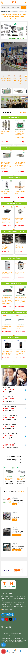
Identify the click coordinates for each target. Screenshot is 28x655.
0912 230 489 (9, 389)
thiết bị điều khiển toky (14, 337)
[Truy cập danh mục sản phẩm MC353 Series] (6, 91)
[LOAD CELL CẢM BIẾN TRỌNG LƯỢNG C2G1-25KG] (13, 471)
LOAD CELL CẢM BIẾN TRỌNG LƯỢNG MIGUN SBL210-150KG (10, 220)
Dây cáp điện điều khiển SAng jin (14, 231)
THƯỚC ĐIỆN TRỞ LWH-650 (11, 327)
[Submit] (23, 7)
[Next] (26, 131)
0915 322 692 (9, 426)
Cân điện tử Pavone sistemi (14, 148)
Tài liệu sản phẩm (14, 80)
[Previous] (2, 131)
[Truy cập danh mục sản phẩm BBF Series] (19, 91)
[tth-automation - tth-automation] (14, 2)
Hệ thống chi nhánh (7, 609)
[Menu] (2, 2)
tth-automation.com (13, 640)
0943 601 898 (9, 408)
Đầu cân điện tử (14, 11)
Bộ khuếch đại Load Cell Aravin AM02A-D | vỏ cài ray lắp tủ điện (10, 133)
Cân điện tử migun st (14, 203)
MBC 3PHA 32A (9, 272)
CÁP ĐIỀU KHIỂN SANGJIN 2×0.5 (9, 246)
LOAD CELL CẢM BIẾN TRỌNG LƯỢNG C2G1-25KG (13, 479)
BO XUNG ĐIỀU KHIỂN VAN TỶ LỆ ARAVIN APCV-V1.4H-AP (11, 299)
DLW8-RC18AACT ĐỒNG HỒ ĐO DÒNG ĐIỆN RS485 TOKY (11, 353)
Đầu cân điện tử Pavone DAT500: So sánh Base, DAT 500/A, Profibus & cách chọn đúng (9, 165)
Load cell (21, 11)
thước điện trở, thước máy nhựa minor (14, 312)
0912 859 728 (9, 417)
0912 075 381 (9, 435)
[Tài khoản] (25, 2)
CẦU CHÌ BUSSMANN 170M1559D (10, 192)
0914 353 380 (9, 399)
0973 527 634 (9, 445)
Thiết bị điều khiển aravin (14, 283)
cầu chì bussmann (14, 177)
